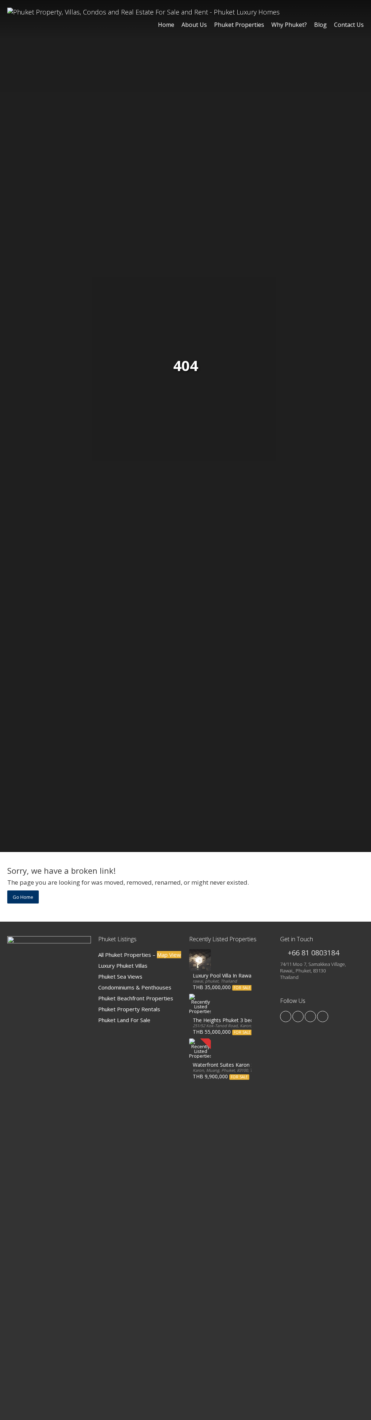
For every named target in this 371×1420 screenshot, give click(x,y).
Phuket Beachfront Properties (135, 998)
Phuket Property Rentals (129, 1009)
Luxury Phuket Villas (122, 965)
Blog (320, 25)
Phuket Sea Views (120, 976)
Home (166, 25)
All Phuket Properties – (139, 954)
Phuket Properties (239, 25)
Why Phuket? (289, 25)
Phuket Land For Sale (124, 1020)
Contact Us (349, 25)
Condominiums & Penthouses (134, 987)
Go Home (23, 897)
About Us (194, 25)
